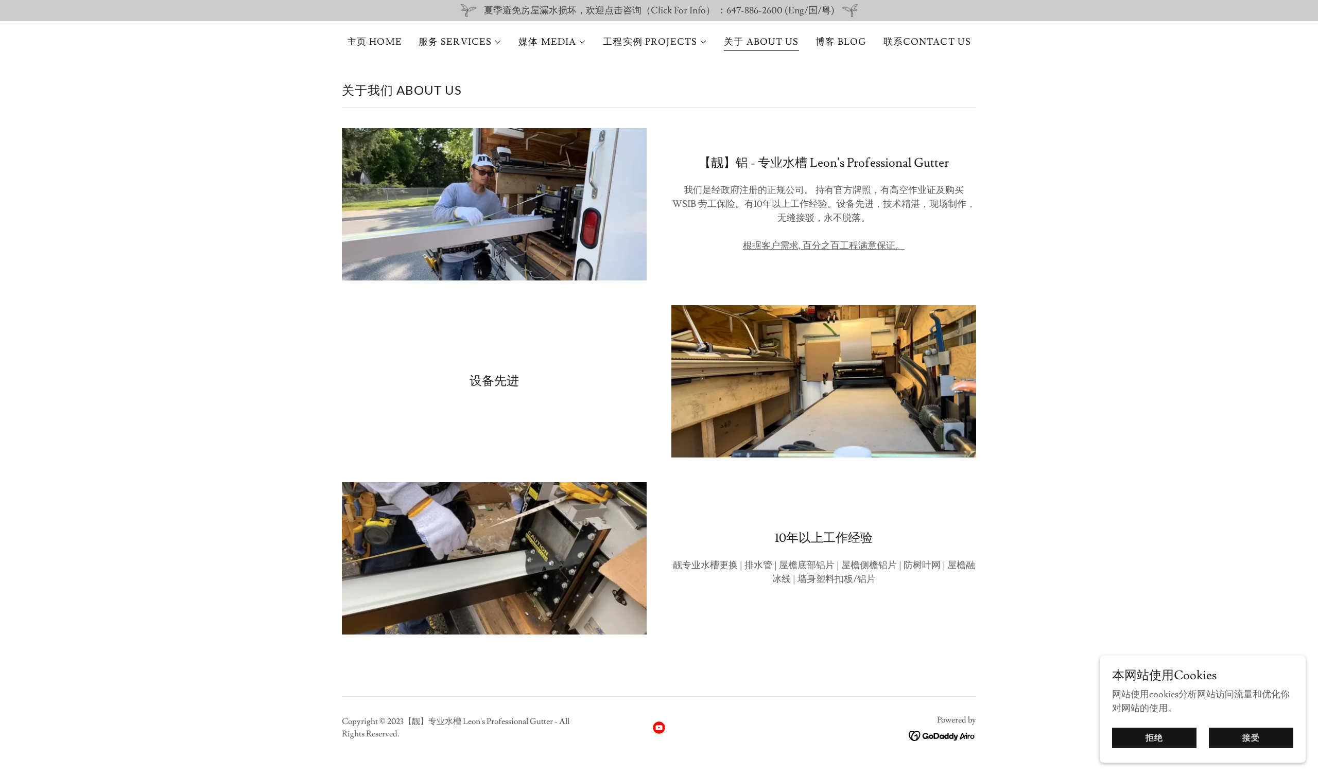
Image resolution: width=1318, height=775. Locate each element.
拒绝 (1154, 738)
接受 (1251, 738)
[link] (659, 727)
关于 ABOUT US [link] (761, 42)
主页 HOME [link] (374, 42)
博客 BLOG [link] (841, 42)
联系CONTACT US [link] (927, 42)
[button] (460, 42)
